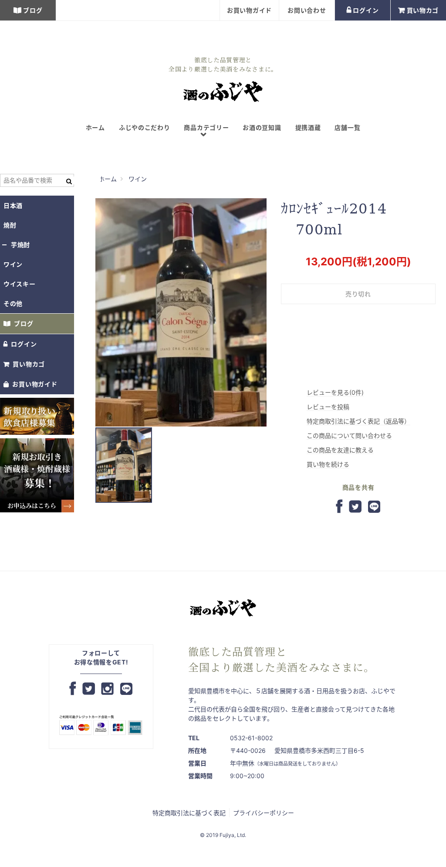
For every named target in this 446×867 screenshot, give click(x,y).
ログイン (365, 10)
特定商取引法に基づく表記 (189, 812)
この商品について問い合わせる (349, 435)
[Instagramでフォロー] (107, 689)
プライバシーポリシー (263, 812)
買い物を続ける (328, 464)
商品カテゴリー (206, 131)
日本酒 (13, 205)
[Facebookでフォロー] (73, 689)
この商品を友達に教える (340, 450)
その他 (13, 303)
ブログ (32, 10)
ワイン (13, 264)
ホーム (95, 127)
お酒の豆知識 (262, 127)
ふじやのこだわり (144, 127)
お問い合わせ (306, 10)
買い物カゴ (423, 10)
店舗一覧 (347, 127)
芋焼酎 (20, 244)
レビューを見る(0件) (335, 392)
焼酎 (9, 225)
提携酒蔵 (308, 127)
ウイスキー (19, 284)
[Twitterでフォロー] (89, 689)
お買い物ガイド (249, 10)
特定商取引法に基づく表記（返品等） (358, 421)
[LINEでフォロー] (126, 689)
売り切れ (358, 294)
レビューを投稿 (328, 406)
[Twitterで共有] (355, 507)
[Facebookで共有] (339, 507)
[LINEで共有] (374, 507)
